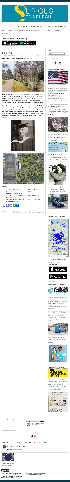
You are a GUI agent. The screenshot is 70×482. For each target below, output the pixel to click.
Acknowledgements (7, 33)
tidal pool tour (51, 114)
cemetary (20, 212)
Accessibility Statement (57, 473)
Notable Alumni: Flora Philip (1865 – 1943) (17, 191)
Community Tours (36, 30)
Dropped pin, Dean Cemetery (25, 199)
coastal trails (51, 106)
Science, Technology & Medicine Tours (18, 30)
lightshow (64, 381)
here (55, 281)
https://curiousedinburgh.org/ (8, 477)
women (42, 212)
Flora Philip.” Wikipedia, (12, 189)
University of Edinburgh (36, 212)
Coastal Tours (47, 30)
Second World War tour (56, 187)
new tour (53, 154)
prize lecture (57, 306)
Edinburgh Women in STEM (10, 55)
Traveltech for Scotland (53, 108)
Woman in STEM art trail (53, 339)
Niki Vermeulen (12, 211)
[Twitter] (60, 63)
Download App (58, 30)
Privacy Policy (66, 473)
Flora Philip (7, 53)
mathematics (24, 212)
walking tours (56, 319)
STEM (29, 212)
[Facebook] (55, 63)
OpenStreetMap (58, 254)
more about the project (33, 473)
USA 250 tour (56, 88)
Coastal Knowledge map (58, 111)
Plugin (66, 256)
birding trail (54, 112)
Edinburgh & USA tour (59, 87)
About (3, 30)
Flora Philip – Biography (31, 195)
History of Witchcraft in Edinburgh (57, 137)
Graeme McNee (57, 389)
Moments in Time (60, 315)
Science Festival (55, 298)
